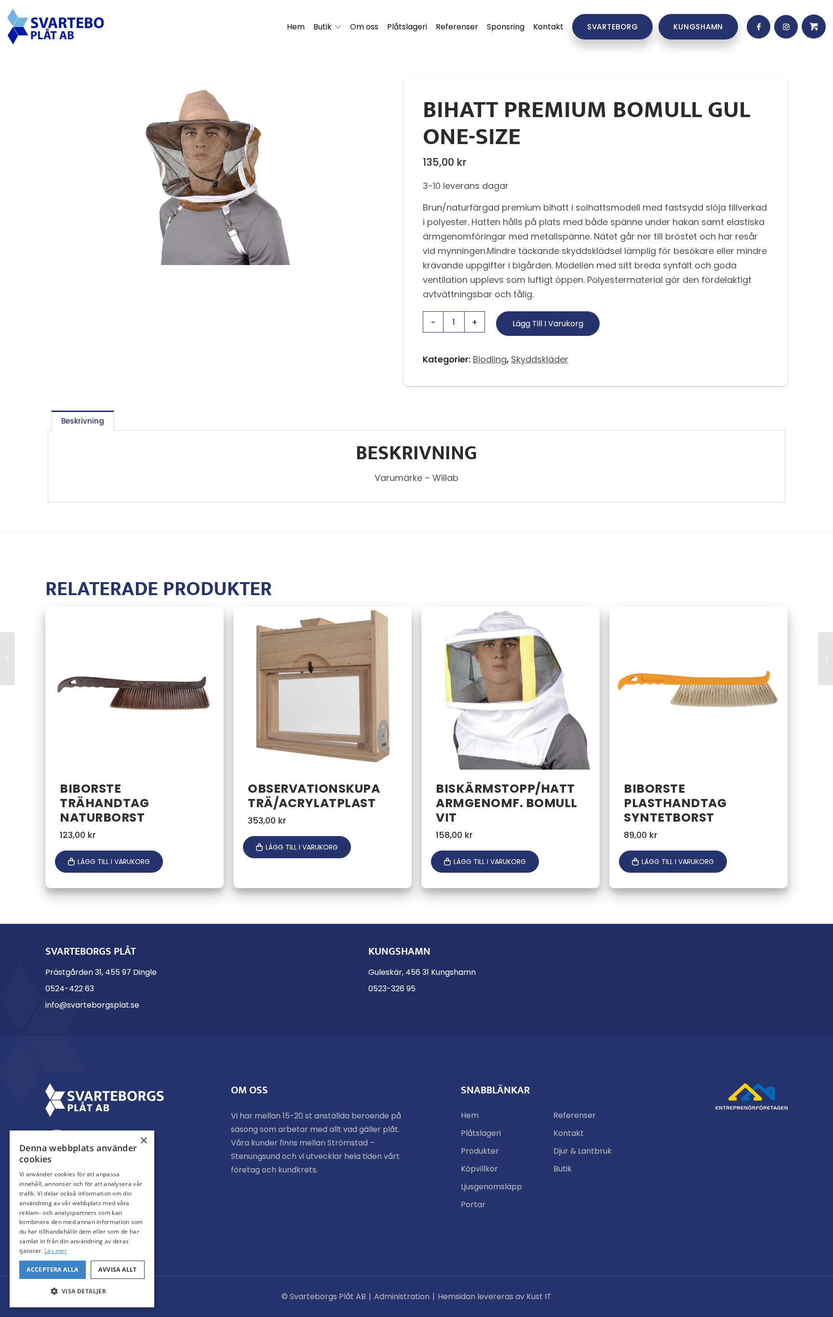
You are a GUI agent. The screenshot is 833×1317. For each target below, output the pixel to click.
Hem (470, 1115)
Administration (402, 1296)
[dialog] (82, 1219)
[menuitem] (296, 27)
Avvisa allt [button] (117, 1269)
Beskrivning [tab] (82, 421)
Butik (562, 1168)
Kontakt (568, 1133)
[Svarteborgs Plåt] (55, 26)
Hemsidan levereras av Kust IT (494, 1296)
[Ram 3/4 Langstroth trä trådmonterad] (7, 658)
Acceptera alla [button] (53, 1269)
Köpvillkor (479, 1168)
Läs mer (55, 1251)
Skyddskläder (539, 359)
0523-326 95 (392, 988)
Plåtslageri (481, 1133)
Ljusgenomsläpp (491, 1186)
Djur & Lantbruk (582, 1151)
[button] (82, 1291)
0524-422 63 (69, 988)
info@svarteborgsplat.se (92, 1005)
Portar (473, 1204)
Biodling (490, 359)
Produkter (480, 1151)
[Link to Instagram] (786, 27)
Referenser (574, 1115)
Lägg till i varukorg (547, 323)
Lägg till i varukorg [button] (114, 861)
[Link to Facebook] (758, 27)
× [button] (143, 1140)
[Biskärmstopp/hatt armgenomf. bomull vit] (825, 658)
